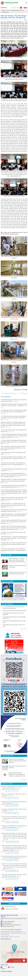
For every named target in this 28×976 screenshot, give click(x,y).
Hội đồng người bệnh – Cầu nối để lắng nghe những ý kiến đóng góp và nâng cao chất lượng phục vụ (14, 412)
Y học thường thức (7, 755)
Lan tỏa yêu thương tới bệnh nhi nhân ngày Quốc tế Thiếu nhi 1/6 (13, 430)
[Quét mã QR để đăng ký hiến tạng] (14, 701)
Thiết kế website (4, 936)
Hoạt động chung (5, 12)
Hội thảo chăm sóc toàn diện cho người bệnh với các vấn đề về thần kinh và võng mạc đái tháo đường (14, 544)
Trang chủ (3, 10)
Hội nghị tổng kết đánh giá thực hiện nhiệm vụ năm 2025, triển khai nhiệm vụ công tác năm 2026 (13, 458)
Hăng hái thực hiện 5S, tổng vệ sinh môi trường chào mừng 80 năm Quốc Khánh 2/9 (14, 510)
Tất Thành (16, 936)
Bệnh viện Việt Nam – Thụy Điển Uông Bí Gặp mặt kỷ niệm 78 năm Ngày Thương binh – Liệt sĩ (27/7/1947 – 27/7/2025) (14, 538)
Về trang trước (6, 393)
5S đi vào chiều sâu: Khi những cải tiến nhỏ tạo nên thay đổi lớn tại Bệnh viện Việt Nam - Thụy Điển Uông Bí (13, 442)
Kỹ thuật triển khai (7, 604)
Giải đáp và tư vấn (7, 783)
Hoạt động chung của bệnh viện (17, 10)
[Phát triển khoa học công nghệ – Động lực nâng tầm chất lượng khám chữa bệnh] (5, 761)
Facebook (3, 968)
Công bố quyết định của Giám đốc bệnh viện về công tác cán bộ (14, 469)
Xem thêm (23, 628)
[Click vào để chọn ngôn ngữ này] (26, 8)
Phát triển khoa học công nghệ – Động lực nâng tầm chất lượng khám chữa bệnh (17, 761)
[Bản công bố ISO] (14, 734)
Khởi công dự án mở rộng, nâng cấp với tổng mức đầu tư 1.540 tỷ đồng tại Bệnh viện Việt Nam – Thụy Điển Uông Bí (13, 448)
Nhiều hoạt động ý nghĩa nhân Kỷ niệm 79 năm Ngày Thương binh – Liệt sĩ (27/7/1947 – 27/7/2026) (14, 405)
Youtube (12, 967)
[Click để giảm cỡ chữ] (25, 20)
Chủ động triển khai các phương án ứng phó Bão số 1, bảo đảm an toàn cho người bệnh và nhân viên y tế (13, 418)
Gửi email (25, 393)
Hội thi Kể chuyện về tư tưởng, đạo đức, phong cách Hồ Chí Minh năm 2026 (14, 400)
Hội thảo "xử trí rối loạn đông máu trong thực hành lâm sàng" (13, 533)
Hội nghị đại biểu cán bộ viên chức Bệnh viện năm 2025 (13, 453)
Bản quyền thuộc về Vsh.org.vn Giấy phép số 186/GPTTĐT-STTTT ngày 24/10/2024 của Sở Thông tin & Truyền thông (13, 933)
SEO (12, 936)
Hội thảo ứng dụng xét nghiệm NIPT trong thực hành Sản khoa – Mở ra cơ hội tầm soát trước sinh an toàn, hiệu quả (14, 522)
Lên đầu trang (13, 393)
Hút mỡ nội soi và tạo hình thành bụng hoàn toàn (14, 610)
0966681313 (4, 7)
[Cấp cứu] (14, 646)
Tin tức (8, 10)
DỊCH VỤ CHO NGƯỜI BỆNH (7, 581)
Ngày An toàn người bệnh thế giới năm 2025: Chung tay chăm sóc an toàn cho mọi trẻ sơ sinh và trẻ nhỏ (14, 499)
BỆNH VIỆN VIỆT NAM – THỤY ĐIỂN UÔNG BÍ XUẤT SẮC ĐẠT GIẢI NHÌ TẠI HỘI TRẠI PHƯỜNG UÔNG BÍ (14, 516)
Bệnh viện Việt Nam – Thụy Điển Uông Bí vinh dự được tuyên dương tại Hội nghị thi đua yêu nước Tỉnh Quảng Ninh (13, 505)
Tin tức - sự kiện (6, 555)
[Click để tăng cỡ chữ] (26, 20)
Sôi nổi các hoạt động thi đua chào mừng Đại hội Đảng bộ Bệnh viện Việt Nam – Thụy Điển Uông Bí (14, 550)
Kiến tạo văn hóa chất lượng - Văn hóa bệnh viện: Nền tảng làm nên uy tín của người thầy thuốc (14, 464)
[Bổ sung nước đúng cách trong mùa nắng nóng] (5, 768)
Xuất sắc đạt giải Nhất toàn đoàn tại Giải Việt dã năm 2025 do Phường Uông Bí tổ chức (14, 486)
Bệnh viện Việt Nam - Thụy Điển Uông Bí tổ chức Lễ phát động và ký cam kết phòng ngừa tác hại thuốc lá (13, 481)
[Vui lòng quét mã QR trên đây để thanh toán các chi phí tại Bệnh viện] (14, 670)
